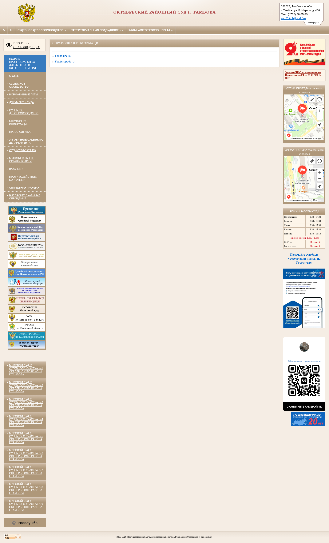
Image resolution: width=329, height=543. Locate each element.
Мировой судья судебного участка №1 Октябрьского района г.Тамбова (26, 370)
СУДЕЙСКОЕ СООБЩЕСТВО (19, 85)
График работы (64, 61)
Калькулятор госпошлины (150, 30)
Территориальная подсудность (96, 30)
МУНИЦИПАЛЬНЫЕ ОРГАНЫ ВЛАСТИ (21, 160)
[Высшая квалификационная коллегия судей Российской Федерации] (26, 294)
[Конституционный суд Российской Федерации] (26, 231)
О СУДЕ (14, 75)
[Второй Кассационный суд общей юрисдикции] (26, 303)
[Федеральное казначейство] (26, 267)
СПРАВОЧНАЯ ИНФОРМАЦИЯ (19, 122)
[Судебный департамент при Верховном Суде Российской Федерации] (26, 276)
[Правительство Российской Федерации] (26, 222)
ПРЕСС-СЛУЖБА (19, 131)
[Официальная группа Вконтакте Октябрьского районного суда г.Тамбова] (304, 410)
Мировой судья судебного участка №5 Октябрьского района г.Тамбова (26, 438)
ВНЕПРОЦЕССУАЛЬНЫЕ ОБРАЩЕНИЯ (24, 197)
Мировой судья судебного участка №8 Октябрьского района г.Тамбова (26, 488)
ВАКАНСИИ (16, 168)
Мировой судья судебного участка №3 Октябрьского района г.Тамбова (26, 404)
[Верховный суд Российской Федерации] (26, 240)
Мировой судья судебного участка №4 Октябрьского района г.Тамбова (26, 421)
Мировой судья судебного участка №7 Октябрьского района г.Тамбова (26, 471)
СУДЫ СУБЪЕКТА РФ (22, 150)
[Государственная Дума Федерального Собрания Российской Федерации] (26, 249)
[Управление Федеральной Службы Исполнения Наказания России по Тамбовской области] (26, 338)
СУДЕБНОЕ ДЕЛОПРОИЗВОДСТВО (23, 112)
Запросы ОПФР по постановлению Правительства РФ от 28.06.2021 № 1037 (303, 75)
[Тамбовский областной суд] (26, 312)
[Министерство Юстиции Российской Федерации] (26, 258)
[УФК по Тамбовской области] (26, 321)
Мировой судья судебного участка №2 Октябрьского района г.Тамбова (26, 387)
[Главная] (4, 30)
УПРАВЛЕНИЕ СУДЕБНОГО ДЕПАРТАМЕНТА (26, 141)
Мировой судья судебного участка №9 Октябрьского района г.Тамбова (26, 505)
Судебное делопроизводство (41, 30)
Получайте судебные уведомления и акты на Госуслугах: (304, 258)
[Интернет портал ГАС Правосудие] (26, 347)
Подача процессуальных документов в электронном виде (23, 63)
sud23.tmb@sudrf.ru (293, 18)
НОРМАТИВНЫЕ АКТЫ (23, 94)
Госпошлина (63, 55)
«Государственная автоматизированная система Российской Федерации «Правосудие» (169, 537)
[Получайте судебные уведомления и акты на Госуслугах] (304, 326)
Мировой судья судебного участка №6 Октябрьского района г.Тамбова (26, 455)
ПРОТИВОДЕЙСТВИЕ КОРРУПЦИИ (23, 178)
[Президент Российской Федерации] (27, 213)
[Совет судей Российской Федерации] (26, 285)
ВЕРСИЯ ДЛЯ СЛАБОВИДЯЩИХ (26, 45)
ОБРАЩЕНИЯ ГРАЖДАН (24, 187)
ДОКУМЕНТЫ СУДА (21, 102)
